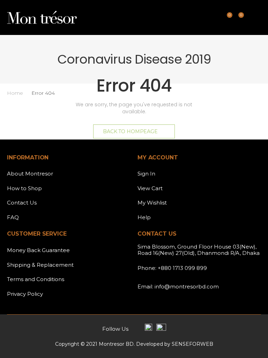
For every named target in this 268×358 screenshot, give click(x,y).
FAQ (13, 217)
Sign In (146, 173)
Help (144, 217)
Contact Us (22, 202)
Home (15, 93)
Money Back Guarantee (38, 250)
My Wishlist (152, 202)
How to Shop (24, 188)
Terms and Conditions (35, 279)
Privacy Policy (25, 294)
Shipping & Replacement (40, 265)
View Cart (150, 188)
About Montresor (30, 173)
